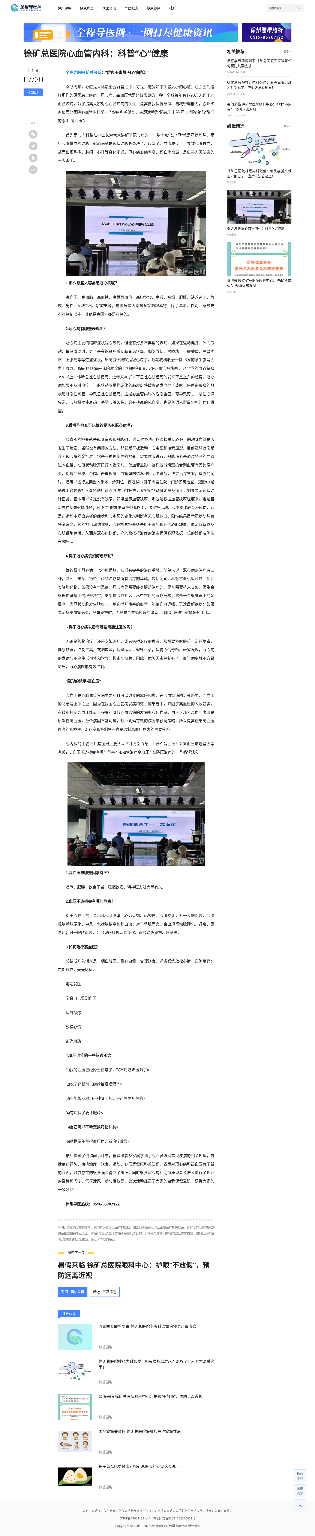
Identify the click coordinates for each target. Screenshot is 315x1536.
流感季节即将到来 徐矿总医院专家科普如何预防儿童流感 (147, 1326)
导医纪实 (131, 8)
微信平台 (300, 1476)
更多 (287, 51)
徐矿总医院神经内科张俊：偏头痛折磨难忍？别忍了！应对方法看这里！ (156, 1364)
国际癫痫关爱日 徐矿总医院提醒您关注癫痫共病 (140, 1431)
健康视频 (153, 8)
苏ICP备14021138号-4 (135, 1518)
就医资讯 (109, 8)
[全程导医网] (32, 8)
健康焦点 (87, 8)
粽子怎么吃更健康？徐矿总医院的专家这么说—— (141, 1466)
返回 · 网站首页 (72, 1291)
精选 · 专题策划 (104, 1291)
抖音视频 (300, 1491)
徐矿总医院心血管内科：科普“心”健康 (256, 228)
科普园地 (33, 92)
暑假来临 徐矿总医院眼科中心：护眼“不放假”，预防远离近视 (150, 1396)
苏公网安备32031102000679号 (174, 1518)
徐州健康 (64, 8)
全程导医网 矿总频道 (83, 72)
